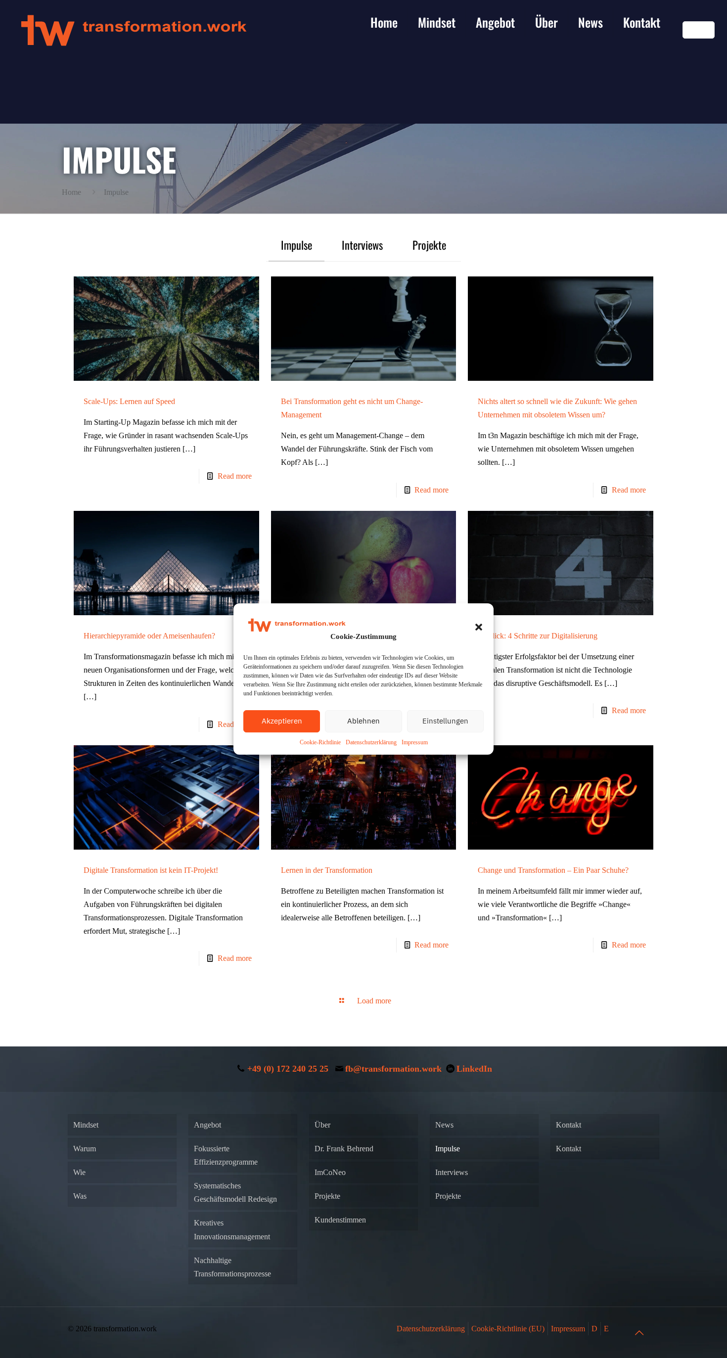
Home (71, 192)
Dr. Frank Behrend (344, 1148)
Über (322, 1125)
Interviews (362, 244)
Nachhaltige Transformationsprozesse (232, 1267)
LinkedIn (474, 1069)
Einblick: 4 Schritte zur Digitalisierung (537, 636)
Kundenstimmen (340, 1220)
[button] (479, 627)
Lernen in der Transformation (326, 870)
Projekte (429, 244)
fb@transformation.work (393, 1069)
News (444, 1125)
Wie (79, 1172)
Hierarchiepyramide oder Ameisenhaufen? (149, 636)
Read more (235, 476)
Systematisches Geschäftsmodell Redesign (235, 1192)
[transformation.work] (133, 29)
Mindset (85, 1125)
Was (80, 1196)
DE (692, 30)
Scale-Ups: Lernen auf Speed (129, 401)
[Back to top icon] (639, 1332)
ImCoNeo (330, 1172)
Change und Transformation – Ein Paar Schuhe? (553, 870)
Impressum (415, 742)
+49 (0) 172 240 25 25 (287, 1069)
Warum (84, 1148)
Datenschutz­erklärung (371, 742)
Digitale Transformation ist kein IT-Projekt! (151, 870)
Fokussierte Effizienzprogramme (226, 1155)
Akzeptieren (282, 720)
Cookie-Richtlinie (320, 742)
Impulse (296, 244)
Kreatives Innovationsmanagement (232, 1229)
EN (705, 30)
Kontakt (568, 1125)
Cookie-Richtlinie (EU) (508, 1328)
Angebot (207, 1125)
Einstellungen (445, 720)
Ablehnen (363, 720)
